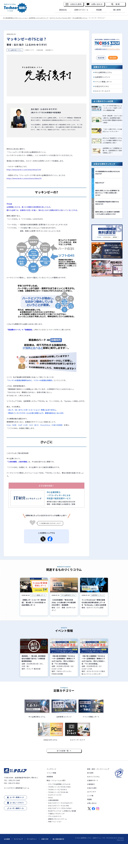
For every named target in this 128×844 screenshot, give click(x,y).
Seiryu (50, 797)
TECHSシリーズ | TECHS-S (57, 790)
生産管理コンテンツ (102, 77)
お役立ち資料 (76, 4)
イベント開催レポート (103, 81)
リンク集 (90, 796)
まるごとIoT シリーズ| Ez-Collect (60, 808)
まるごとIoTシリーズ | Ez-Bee (58, 806)
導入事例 (117, 9)
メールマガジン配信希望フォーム (16, 788)
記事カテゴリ (80, 9)
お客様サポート (92, 780)
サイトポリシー (32, 839)
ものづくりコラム (93, 777)
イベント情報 (51, 773)
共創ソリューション (55, 822)
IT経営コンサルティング (56, 814)
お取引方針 (45, 839)
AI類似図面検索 (53, 800)
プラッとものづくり (55, 816)
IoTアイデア (91, 792)
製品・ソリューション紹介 (56, 780)
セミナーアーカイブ (102, 91)
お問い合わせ (97, 4)
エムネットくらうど (55, 795)
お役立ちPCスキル (102, 86)
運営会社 (63, 9)
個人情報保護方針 (58, 839)
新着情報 (50, 777)
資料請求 (113, 57)
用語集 (99, 9)
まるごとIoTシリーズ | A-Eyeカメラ (60, 803)
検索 (118, 4)
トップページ (51, 769)
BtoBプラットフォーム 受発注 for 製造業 (62, 811)
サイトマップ (18, 839)
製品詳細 (101, 57)
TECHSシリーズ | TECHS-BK (58, 792)
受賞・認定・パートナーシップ (98, 769)
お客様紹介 (91, 784)
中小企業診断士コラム (103, 72)
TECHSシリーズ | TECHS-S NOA (59, 787)
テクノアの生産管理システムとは (59, 784)
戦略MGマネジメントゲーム (57, 819)
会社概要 (7, 839)
